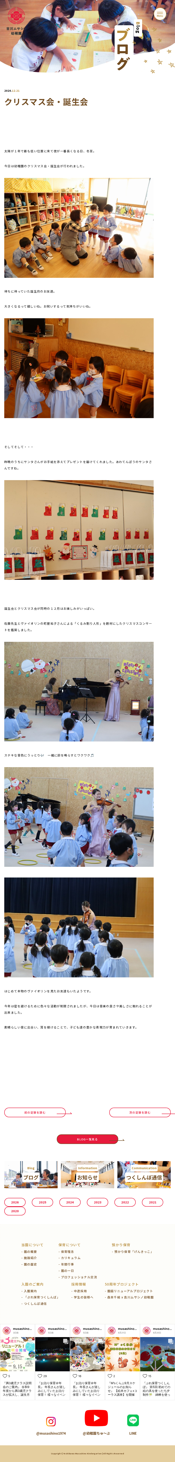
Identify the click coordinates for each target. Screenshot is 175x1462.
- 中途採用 (79, 1291)
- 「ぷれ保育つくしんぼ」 (40, 1297)
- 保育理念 (66, 1251)
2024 (70, 1202)
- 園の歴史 (29, 1264)
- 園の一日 (66, 1270)
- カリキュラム (69, 1258)
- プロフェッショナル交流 (77, 1277)
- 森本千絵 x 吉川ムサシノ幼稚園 (129, 1297)
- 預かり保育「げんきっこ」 (133, 1251)
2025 (42, 1202)
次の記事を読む (140, 1112)
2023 (97, 1202)
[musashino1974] (7, 1331)
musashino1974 (24, 1328)
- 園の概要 (29, 1251)
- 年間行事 (66, 1264)
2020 (15, 1211)
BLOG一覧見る (87, 1139)
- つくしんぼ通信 (34, 1303)
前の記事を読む (35, 1112)
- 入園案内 (29, 1291)
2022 (125, 1202)
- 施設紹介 (29, 1258)
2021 (152, 1202)
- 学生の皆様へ (82, 1297)
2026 (15, 1202)
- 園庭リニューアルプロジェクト (129, 1291)
